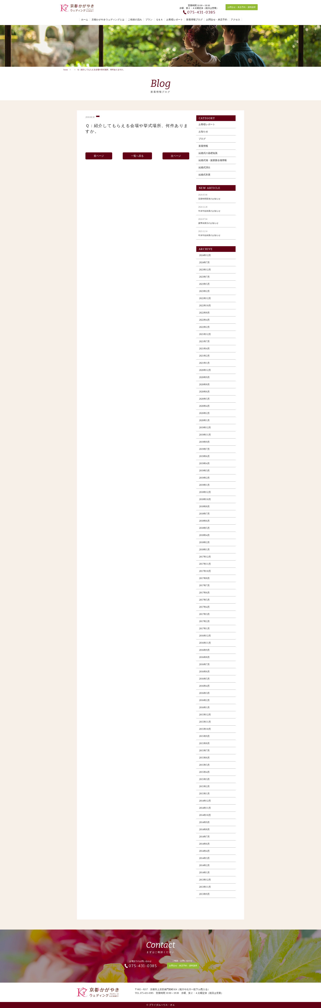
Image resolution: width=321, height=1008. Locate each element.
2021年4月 (204, 348)
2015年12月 (205, 714)
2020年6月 (204, 391)
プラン (148, 19)
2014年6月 (204, 844)
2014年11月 (205, 808)
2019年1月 (204, 485)
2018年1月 (204, 549)
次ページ (176, 156)
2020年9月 (204, 377)
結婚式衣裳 (204, 174)
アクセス (235, 19)
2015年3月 (204, 779)
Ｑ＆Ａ (159, 19)
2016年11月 (205, 643)
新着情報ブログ (194, 19)
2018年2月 (204, 542)
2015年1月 (204, 793)
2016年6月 (204, 671)
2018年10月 (205, 499)
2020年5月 (204, 399)
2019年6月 (204, 456)
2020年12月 (205, 370)
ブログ (202, 139)
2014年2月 (204, 865)
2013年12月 (205, 879)
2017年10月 (205, 571)
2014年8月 (204, 829)
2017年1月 (204, 628)
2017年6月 (204, 592)
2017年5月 (204, 600)
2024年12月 (205, 255)
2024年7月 (204, 262)
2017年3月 (204, 614)
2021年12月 (205, 334)
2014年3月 (204, 858)
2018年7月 (204, 513)
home (66, 70)
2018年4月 (204, 535)
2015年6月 (204, 757)
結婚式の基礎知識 (208, 153)
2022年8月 (204, 312)
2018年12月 (205, 492)
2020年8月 (204, 384)
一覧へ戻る (137, 156)
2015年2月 (204, 786)
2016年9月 (204, 650)
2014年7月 (204, 836)
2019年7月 (204, 449)
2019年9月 (204, 442)
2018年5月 (204, 528)
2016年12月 (205, 635)
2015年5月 (204, 765)
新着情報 (203, 146)
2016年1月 (204, 707)
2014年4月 (204, 851)
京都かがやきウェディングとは (108, 19)
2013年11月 (205, 887)
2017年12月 (205, 556)
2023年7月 (204, 277)
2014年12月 (205, 801)
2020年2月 (204, 413)
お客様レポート (174, 19)
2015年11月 (205, 722)
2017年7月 (204, 585)
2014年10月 (205, 815)
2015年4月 (204, 772)
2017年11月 (205, 564)
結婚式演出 (204, 167)
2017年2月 (204, 621)
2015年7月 (204, 750)
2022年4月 (204, 320)
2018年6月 (204, 521)
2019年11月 (205, 434)
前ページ (99, 156)
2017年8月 (204, 578)
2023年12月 (205, 269)
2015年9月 (204, 736)
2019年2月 (204, 478)
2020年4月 (204, 406)
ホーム (84, 19)
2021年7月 (204, 341)
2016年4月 (204, 686)
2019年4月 (204, 463)
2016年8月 (204, 657)
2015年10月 (205, 729)
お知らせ (203, 131)
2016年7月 (204, 664)
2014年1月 (204, 872)
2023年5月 (204, 284)
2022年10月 (205, 305)
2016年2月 (204, 700)
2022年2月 (204, 327)
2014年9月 (204, 822)
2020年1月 (204, 420)
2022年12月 (205, 298)
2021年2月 (204, 356)
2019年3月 (204, 470)
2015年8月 (204, 743)
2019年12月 (205, 427)
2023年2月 (204, 291)
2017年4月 (204, 607)
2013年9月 (204, 894)
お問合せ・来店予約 (216, 19)
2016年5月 (204, 679)
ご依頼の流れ (135, 19)
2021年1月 (204, 363)
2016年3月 (204, 693)
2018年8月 (204, 506)
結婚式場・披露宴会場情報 (213, 160)
